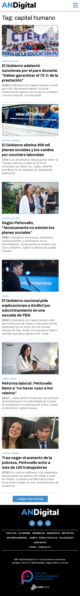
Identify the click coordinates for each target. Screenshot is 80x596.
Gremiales (38, 533)
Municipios (53, 533)
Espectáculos (48, 538)
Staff (32, 547)
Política (11, 533)
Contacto (44, 547)
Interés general (17, 538)
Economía (24, 533)
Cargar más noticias (30, 498)
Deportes (68, 533)
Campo (33, 538)
